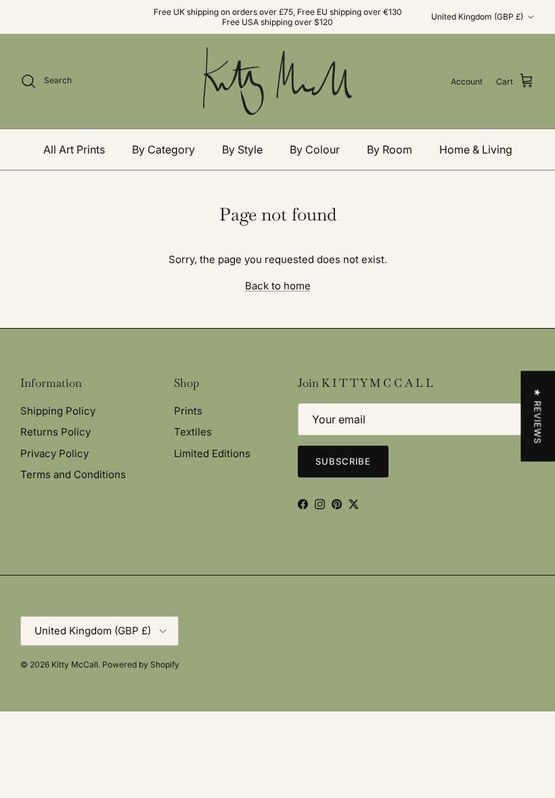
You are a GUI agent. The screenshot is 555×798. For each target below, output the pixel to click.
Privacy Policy (54, 453)
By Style (242, 149)
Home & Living (475, 149)
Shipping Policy (57, 410)
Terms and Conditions (73, 474)
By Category (163, 149)
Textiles (193, 431)
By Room (389, 149)
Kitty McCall (74, 664)
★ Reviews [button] (537, 416)
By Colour (315, 149)
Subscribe (343, 461)
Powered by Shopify (140, 664)
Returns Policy (55, 431)
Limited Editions (212, 453)
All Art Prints (74, 149)
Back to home (278, 285)
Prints (188, 410)
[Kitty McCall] (277, 81)
